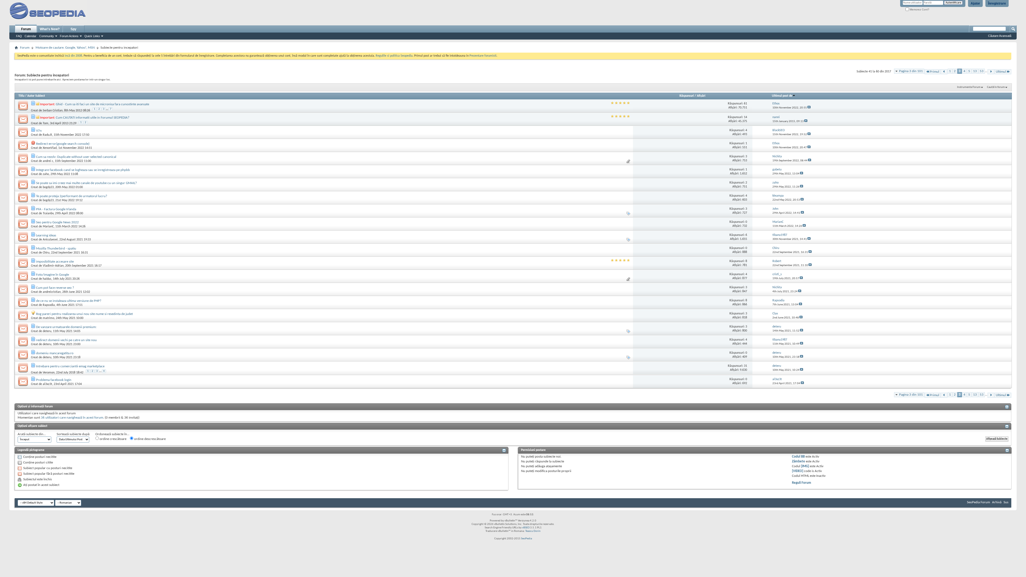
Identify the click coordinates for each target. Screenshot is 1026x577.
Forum (26, 29)
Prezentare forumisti (482, 55)
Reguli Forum (801, 483)
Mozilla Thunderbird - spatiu (56, 248)
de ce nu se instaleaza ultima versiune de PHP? (68, 301)
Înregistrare (997, 3)
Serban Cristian (53, 110)
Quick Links (92, 36)
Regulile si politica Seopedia (394, 55)
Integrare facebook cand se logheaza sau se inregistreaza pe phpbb (83, 170)
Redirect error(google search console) (63, 144)
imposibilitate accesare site (55, 261)
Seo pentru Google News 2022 (57, 222)
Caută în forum (996, 87)
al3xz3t (47, 384)
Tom (45, 123)
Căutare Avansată (999, 35)
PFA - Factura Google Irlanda (56, 209)
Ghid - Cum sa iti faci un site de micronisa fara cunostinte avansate (102, 104)
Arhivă (996, 502)
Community (46, 36)
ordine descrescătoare (149, 439)
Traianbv (48, 213)
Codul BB (798, 456)
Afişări (701, 96)
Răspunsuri (686, 96)
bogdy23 (48, 187)
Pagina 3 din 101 (911, 71)
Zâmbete (798, 461)
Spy (73, 29)
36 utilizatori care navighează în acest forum (72, 417)
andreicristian (52, 292)
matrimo (48, 318)
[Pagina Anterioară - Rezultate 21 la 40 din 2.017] (944, 71)
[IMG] (805, 466)
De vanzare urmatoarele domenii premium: (66, 327)
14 (745, 117)
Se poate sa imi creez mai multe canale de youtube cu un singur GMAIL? (86, 183)
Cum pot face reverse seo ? (55, 288)
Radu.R (47, 135)
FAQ (19, 36)
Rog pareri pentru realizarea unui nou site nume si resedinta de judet (84, 314)
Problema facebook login (53, 380)
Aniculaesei (50, 239)
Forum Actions (69, 36)
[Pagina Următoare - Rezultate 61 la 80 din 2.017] (991, 71)
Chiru (46, 252)
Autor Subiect (36, 96)
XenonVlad (50, 148)
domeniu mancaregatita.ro (54, 353)
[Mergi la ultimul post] (809, 107)
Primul (934, 71)
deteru (47, 331)
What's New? (50, 29)
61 (745, 103)
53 (982, 71)
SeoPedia (526, 538)
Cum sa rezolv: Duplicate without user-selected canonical (76, 157)
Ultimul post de (782, 96)
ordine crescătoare (112, 439)
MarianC (48, 226)
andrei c (48, 161)
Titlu (21, 96)
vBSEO (526, 527)
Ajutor (975, 3)
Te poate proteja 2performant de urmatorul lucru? (71, 196)
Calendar (30, 36)
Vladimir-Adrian (53, 265)
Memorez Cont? (919, 9)
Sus (1006, 502)
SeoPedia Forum (978, 502)
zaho (46, 174)
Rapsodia (49, 305)
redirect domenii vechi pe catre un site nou (66, 340)
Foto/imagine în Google (52, 274)
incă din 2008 (73, 55)
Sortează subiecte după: (73, 434)
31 (745, 366)
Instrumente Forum (969, 87)
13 (975, 71)
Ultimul (1001, 71)
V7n (39, 130)
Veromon (49, 372)
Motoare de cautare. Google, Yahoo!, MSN (65, 47)
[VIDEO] (797, 471)
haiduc (47, 278)
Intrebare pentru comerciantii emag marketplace (70, 366)
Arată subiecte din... (32, 434)
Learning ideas (46, 235)
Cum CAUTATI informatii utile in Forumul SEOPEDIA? (92, 117)
